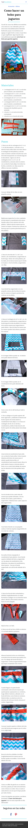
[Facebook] (11, 814)
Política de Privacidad (12, 825)
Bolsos (18, 6)
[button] (26, 2)
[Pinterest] (16, 814)
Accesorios (11, 6)
